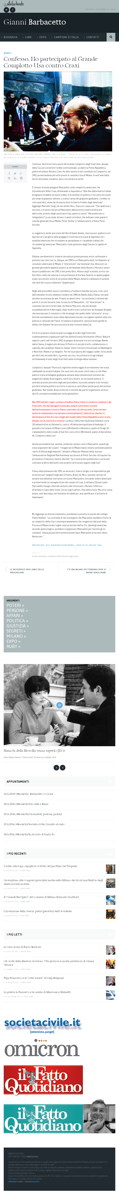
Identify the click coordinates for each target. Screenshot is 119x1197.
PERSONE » (17, 610)
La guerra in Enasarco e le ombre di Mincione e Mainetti (37, 992)
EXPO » (13, 641)
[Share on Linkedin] (15, 178)
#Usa (100, 545)
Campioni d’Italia (66, 37)
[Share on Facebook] (9, 173)
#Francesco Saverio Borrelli (63, 545)
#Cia (48, 545)
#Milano (92, 545)
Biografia (10, 37)
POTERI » (15, 605)
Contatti (92, 37)
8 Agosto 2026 (11, 916)
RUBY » (13, 646)
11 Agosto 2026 (11, 901)
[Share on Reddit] (21, 178)
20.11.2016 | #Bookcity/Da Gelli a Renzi (26, 804)
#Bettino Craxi (38, 545)
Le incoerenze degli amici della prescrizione (27, 571)
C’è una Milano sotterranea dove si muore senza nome (86, 571)
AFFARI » (15, 615)
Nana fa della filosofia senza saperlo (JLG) (34, 751)
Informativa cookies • (16, 1182)
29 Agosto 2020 (11, 951)
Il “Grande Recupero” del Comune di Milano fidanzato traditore (41, 897)
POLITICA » (17, 620)
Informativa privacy (32, 1182)
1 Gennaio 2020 (11, 969)
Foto (43, 37)
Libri (28, 37)
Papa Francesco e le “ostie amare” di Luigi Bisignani (34, 978)
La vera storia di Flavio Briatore (22, 947)
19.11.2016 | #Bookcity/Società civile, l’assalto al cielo (34, 824)
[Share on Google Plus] (21, 173)
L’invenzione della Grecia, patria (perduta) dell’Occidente (38, 911)
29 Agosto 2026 (11, 870)
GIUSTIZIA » (18, 625)
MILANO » (16, 636)
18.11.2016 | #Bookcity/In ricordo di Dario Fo (29, 834)
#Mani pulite (82, 545)
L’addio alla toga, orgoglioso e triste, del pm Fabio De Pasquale (40, 866)
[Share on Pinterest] (9, 178)
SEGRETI (7, 53)
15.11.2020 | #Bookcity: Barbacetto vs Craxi (28, 794)
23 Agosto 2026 (11, 888)
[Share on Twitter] (15, 173)
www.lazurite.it (32, 1156)
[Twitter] (6, 10)
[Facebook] (12, 10)
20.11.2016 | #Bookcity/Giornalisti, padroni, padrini (33, 814)
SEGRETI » (16, 630)
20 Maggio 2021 (11, 982)
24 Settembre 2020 (13, 996)
